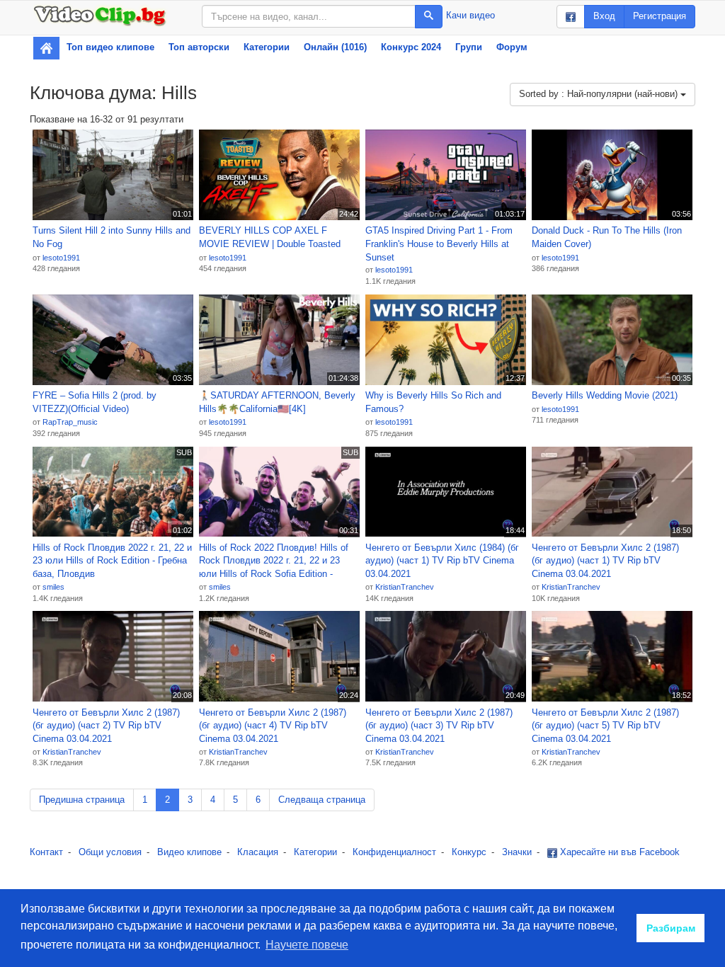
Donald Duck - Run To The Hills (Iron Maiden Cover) (607, 237)
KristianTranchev (404, 587)
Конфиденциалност (394, 852)
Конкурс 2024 (411, 47)
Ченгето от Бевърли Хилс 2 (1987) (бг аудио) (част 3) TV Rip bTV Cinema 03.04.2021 (439, 725)
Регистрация (659, 16)
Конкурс (469, 852)
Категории (267, 47)
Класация (257, 852)
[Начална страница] (46, 48)
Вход (604, 16)
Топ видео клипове (110, 47)
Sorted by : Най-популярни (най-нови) (599, 93)
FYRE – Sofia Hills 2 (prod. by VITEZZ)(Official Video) (94, 402)
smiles (53, 587)
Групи (468, 47)
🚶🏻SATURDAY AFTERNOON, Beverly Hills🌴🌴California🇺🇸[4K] (277, 402)
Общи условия (110, 852)
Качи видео (470, 15)
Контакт (46, 852)
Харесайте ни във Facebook (618, 852)
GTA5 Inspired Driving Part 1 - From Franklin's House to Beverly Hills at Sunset (439, 243)
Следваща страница (321, 799)
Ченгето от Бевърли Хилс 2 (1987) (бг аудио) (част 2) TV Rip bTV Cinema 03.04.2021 (106, 725)
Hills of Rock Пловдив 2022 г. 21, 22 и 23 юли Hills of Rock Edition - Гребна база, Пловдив (112, 560)
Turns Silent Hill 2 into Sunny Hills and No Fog (111, 237)
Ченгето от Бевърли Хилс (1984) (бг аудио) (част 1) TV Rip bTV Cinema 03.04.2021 (442, 560)
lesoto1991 (61, 257)
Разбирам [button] (670, 928)
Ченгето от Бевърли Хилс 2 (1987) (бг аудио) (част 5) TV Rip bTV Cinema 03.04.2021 (605, 725)
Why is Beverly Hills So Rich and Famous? (433, 402)
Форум (511, 47)
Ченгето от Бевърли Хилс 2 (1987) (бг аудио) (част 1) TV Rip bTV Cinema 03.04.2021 (605, 560)
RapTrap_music (70, 422)
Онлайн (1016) (335, 47)
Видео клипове (189, 852)
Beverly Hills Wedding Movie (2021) (605, 395)
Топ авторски (199, 47)
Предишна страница (82, 799)
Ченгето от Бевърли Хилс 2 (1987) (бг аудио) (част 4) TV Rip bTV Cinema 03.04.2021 (272, 725)
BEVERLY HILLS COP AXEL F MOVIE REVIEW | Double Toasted (270, 237)
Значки (517, 852)
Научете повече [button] (307, 945)
